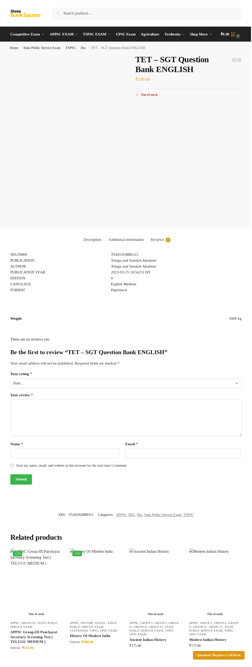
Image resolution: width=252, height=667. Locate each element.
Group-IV (156, 626)
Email (131, 444)
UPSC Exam (108, 630)
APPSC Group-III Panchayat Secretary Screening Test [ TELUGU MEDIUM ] (33, 637)
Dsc (83, 48)
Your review (21, 395)
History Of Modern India (90, 636)
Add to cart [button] (96, 652)
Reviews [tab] (160, 240)
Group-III (28, 622)
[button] (231, 34)
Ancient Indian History (147, 640)
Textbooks (79, 630)
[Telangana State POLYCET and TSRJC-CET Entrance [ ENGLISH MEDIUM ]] (239, 60)
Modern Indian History (208, 640)
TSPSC (70, 48)
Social (100, 622)
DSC (131, 515)
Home (14, 48)
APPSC (121, 515)
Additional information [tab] (126, 240)
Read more (36, 658)
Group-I (146, 622)
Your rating (21, 374)
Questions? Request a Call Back (219, 655)
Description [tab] (92, 240)
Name (16, 444)
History (87, 622)
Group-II (140, 626)
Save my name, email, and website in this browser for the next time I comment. (71, 465)
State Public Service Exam (42, 48)
